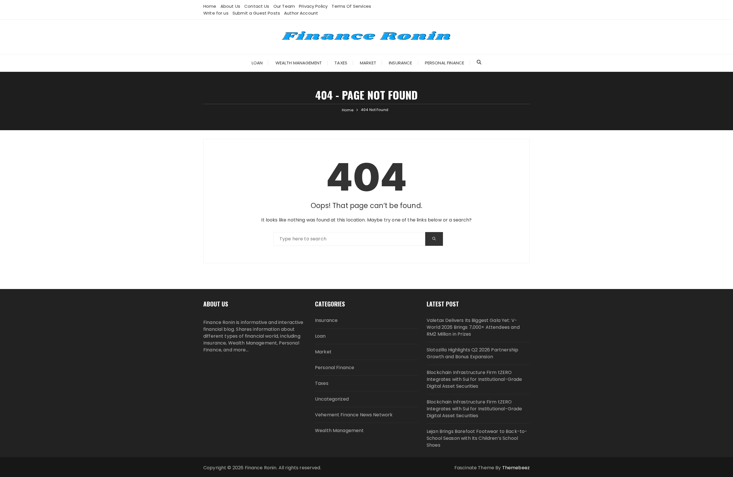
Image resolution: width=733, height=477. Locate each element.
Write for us (215, 13)
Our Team (284, 6)
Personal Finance (444, 63)
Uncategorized (332, 399)
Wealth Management (298, 63)
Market (368, 63)
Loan (257, 63)
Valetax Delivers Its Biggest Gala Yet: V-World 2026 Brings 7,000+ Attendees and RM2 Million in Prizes (473, 327)
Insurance (400, 63)
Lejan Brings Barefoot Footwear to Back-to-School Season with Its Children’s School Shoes (477, 438)
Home (209, 6)
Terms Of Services (351, 6)
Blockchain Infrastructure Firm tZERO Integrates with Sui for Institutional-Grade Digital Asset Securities (474, 379)
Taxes (340, 63)
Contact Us (256, 6)
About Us (230, 6)
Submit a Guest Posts (256, 13)
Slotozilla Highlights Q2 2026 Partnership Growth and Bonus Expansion (472, 353)
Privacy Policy (313, 6)
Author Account (301, 13)
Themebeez (516, 467)
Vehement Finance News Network (354, 414)
